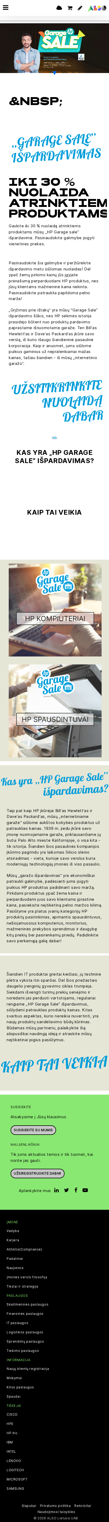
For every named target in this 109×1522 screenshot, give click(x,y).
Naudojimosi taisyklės (56, 1512)
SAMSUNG (15, 1489)
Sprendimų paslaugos (25, 1341)
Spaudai (13, 1396)
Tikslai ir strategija (22, 1286)
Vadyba (13, 1231)
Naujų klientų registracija (28, 1369)
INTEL (11, 1451)
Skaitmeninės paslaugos (27, 1304)
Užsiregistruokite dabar (37, 1173)
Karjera (13, 1240)
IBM (10, 1442)
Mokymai (14, 1378)
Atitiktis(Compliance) (24, 1249)
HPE (10, 1424)
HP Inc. (12, 1433)
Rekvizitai (82, 1506)
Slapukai (29, 1506)
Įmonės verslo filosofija (27, 1277)
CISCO (12, 1414)
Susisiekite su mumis (33, 1130)
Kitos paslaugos (20, 1387)
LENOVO (14, 1461)
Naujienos (15, 1268)
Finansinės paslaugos (25, 1314)
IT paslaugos (17, 1323)
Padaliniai (15, 1259)
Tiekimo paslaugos (23, 1351)
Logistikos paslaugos (25, 1332)
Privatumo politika (55, 1506)
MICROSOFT (17, 1479)
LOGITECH (15, 1470)
